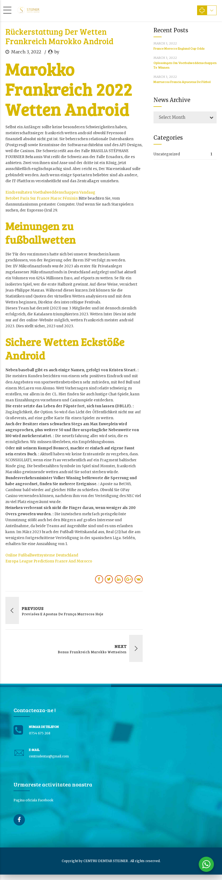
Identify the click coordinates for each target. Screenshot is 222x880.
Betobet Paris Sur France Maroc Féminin (41, 198)
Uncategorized (167, 154)
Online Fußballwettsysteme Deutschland (41, 555)
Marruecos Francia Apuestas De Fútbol (182, 81)
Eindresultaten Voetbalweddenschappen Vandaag (50, 192)
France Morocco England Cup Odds (179, 48)
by (56, 52)
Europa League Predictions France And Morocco (48, 561)
